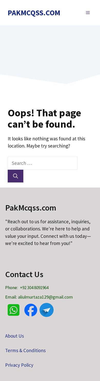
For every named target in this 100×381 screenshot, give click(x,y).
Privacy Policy (19, 365)
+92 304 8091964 (34, 287)
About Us (14, 336)
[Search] (15, 176)
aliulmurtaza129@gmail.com (45, 297)
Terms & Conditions (25, 350)
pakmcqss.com (34, 12)
